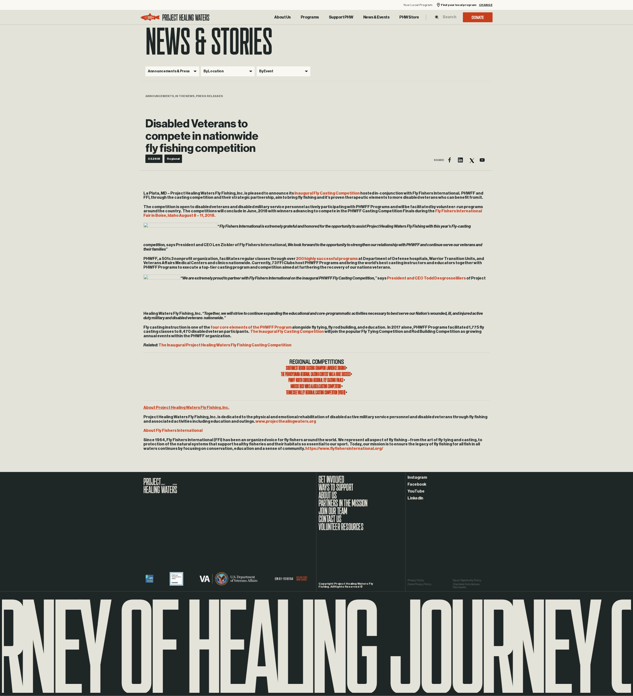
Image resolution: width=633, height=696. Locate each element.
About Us (282, 17)
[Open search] (437, 17)
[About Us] (282, 17)
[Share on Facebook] (449, 160)
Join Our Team (332, 514)
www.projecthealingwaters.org (285, 421)
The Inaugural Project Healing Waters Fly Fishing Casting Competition (225, 345)
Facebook (416, 484)
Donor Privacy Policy (419, 584)
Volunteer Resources (340, 529)
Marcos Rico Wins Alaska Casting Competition (316, 386)
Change (486, 5)
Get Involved (331, 482)
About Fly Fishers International (173, 431)
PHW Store (409, 17)
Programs (310, 17)
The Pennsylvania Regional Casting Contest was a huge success (315, 374)
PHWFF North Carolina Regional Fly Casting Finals (315, 380)
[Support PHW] (341, 17)
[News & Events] (376, 17)
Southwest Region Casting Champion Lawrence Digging (315, 367)
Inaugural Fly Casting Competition (327, 193)
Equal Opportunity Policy (467, 580)
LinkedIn (415, 498)
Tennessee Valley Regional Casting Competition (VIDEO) (315, 392)
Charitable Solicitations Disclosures (466, 586)
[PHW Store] (409, 17)
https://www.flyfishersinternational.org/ (344, 449)
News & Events (376, 17)
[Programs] (310, 17)
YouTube (415, 491)
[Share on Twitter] (471, 160)
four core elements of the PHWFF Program (251, 327)
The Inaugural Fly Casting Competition (287, 332)
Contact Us (329, 521)
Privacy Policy (415, 580)
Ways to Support (335, 490)
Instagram (417, 477)
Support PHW (341, 17)
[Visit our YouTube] (482, 160)
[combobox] (449, 17)
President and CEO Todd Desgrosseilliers (426, 278)
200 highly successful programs (327, 259)
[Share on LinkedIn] (460, 160)
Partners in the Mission (343, 506)
